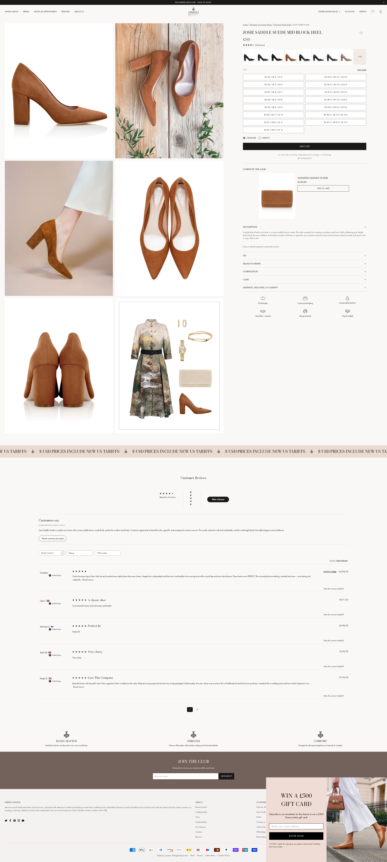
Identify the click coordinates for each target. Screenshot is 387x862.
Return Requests (263, 837)
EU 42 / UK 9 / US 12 (273, 130)
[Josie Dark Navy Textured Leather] (332, 57)
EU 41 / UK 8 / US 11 (273, 122)
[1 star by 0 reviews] (192, 504)
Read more (88, 579)
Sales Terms (210, 855)
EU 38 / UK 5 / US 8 (273, 99)
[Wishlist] (372, 11)
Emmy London (201, 807)
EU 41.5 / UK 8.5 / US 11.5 (335, 122)
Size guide (361, 69)
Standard (251, 138)
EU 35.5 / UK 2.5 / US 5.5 (336, 77)
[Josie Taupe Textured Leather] (346, 57)
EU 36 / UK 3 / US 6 (273, 84)
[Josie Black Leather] (304, 57)
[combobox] (80, 553)
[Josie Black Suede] (277, 57)
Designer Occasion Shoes (261, 24)
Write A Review (218, 499)
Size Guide (261, 812)
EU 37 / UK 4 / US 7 (273, 92)
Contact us (260, 822)
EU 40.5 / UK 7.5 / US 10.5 (336, 114)
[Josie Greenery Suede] (263, 57)
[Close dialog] (384, 780)
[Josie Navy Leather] (318, 57)
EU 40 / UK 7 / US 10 (273, 114)
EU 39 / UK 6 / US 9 (273, 107)
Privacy (200, 855)
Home (245, 24)
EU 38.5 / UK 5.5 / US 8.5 (335, 99)
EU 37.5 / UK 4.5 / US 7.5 (336, 92)
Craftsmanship (201, 812)
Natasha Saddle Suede (313, 177)
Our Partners (200, 827)
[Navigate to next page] (204, 709)
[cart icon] (380, 11)
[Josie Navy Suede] (249, 57)
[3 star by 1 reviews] (192, 498)
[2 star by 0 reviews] (192, 501)
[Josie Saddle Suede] (291, 57)
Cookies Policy (223, 855)
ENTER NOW (296, 836)
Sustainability (201, 822)
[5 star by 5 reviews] (192, 492)
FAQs (258, 817)
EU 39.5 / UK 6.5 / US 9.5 (336, 107)
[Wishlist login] (361, 33)
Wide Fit (266, 138)
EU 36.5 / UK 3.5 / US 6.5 (335, 84)
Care (197, 817)
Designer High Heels (282, 24)
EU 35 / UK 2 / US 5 (273, 77)
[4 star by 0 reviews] (192, 495)
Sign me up (226, 776)
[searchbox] (49, 553)
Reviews (198, 837)
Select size (305, 146)
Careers (198, 832)
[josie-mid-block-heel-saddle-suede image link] (59, 90)
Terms (192, 855)
